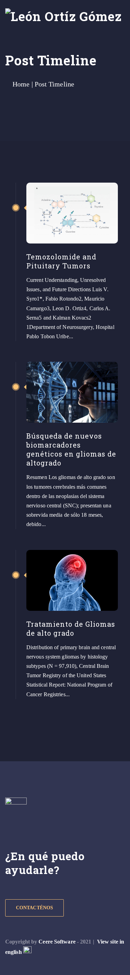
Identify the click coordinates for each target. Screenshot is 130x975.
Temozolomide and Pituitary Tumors (61, 261)
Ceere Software (56, 942)
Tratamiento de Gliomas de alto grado (70, 628)
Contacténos (34, 907)
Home (20, 84)
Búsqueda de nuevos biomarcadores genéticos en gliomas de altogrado (71, 449)
